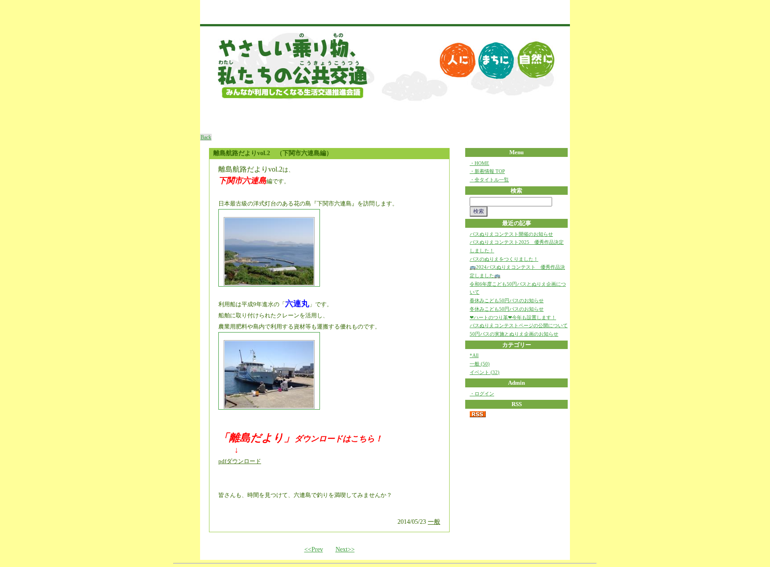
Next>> (345, 549)
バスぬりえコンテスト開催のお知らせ (511, 234)
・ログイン (482, 393)
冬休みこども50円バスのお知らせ (507, 309)
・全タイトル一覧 (489, 179)
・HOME (479, 163)
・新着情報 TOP (487, 171)
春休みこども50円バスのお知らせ (507, 300)
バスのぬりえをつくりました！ (504, 259)
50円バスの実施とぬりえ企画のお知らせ (514, 334)
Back (206, 137)
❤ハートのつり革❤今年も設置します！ (513, 317)
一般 (434, 521)
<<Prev (313, 549)
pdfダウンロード (239, 461)
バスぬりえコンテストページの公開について (519, 325)
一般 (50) (480, 363)
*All (474, 355)
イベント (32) (485, 372)
